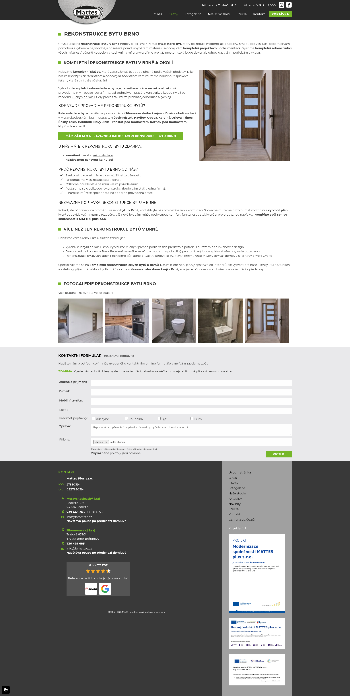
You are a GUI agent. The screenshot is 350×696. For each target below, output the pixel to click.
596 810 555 (94, 512)
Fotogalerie (193, 14)
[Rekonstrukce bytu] (220, 321)
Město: (64, 409)
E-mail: (64, 391)
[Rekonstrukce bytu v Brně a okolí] (267, 321)
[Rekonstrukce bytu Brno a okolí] (127, 321)
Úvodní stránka (240, 472)
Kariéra (242, 14)
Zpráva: (65, 426)
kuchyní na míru (123, 52)
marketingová (137, 612)
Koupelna (136, 419)
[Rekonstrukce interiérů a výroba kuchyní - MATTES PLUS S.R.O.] (86, 12)
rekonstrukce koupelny (160, 92)
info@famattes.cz (79, 517)
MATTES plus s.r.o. (92, 219)
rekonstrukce (103, 155)
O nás (158, 14)
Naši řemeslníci (219, 14)
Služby (173, 14)
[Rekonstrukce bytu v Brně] (174, 321)
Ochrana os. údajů (242, 519)
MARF (125, 612)
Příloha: (64, 439)
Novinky (235, 504)
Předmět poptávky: (73, 418)
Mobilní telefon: (71, 400)
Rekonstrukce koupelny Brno (87, 251)
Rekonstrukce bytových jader (87, 255)
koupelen (101, 52)
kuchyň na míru (83, 97)
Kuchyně (102, 419)
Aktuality (235, 498)
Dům (198, 419)
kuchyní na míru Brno (93, 247)
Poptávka (280, 14)
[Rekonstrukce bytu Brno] (80, 321)
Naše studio (237, 493)
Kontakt (259, 14)
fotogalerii (105, 292)
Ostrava (103, 117)
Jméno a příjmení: (73, 382)
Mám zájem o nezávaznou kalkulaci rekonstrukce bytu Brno (121, 136)
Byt (164, 419)
